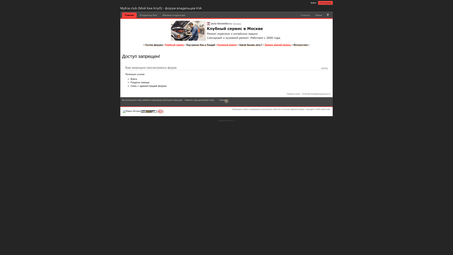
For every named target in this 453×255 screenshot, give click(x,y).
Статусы (305, 15)
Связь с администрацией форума (149, 86)
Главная (129, 15)
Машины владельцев (174, 15)
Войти (313, 3)
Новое (319, 15)
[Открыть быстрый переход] (327, 15)
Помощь (223, 100)
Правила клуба (293, 94)
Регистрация (325, 3)
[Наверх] (226, 101)
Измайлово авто (225, 120)
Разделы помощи (140, 82)
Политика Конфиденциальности (316, 94)
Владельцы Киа (148, 15)
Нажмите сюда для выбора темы (199, 100)
